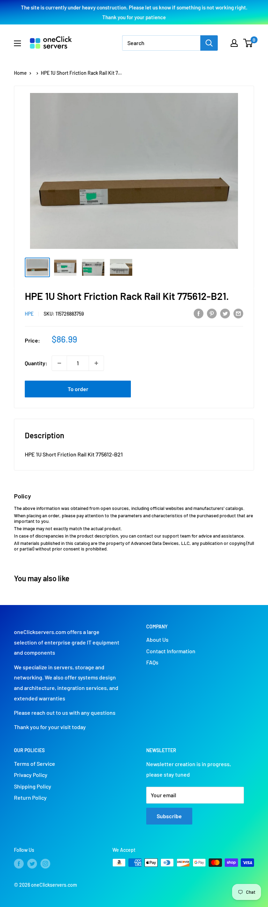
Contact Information (170, 651)
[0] (248, 43)
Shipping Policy (32, 786)
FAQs (152, 662)
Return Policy (30, 797)
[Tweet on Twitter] (225, 313)
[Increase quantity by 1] (96, 363)
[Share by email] (238, 313)
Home (20, 73)
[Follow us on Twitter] (32, 863)
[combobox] (161, 43)
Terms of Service (34, 763)
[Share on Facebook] (198, 313)
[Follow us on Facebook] (19, 863)
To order (78, 389)
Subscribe (169, 816)
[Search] (209, 43)
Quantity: (36, 363)
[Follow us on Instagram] (45, 863)
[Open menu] (17, 43)
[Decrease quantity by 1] (59, 363)
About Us (157, 639)
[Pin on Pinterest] (212, 313)
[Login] (234, 43)
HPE (29, 314)
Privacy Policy (30, 774)
